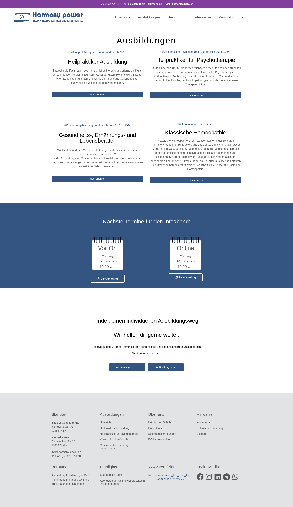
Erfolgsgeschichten (160, 439)
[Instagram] (208, 476)
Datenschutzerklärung (210, 428)
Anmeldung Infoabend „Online (70, 479)
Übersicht (105, 422)
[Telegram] (226, 476)
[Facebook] (200, 476)
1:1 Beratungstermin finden (68, 483)
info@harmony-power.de (66, 452)
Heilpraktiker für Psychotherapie (119, 433)
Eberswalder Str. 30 (63, 441)
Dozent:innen (156, 428)
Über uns (122, 17)
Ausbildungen (149, 17)
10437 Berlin (59, 445)
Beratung (175, 17)
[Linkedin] (217, 476)
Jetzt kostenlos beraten (179, 3)
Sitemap (202, 433)
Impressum (203, 422)
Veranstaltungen (232, 17)
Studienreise (200, 17)
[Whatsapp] (235, 476)
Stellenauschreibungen (162, 433)
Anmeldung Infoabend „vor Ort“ (70, 475)
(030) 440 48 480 (72, 456)
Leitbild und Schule (159, 422)
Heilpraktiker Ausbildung (114, 428)
